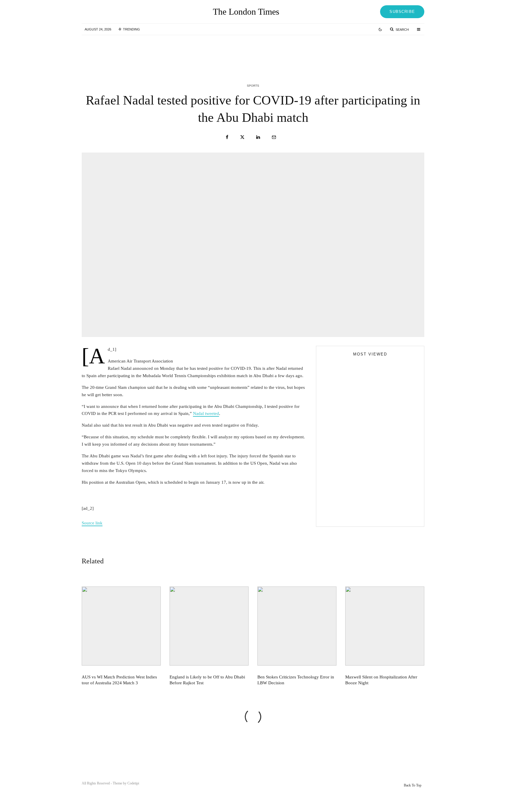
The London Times (246, 11)
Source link (92, 523)
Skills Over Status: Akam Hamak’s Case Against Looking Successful (366, 456)
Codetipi (133, 783)
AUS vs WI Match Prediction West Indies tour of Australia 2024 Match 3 (147, 52)
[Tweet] (242, 137)
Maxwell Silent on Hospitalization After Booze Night (381, 680)
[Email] (274, 137)
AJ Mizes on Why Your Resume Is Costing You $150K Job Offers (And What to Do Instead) (365, 515)
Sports (253, 85)
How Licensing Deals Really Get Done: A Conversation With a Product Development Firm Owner (382, 492)
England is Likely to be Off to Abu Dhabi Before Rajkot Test (264, 52)
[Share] (227, 137)
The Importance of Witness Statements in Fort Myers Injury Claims (381, 466)
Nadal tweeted (206, 413)
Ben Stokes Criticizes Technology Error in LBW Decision (382, 52)
